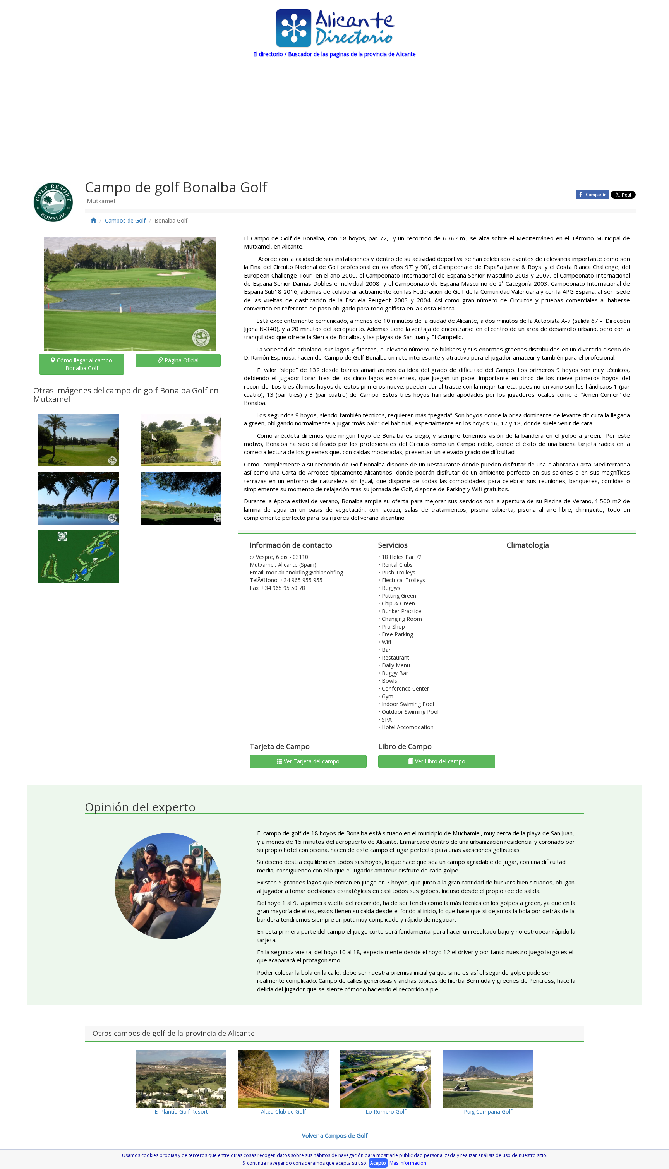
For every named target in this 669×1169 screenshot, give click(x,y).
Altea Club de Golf (283, 1111)
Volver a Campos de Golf (334, 1135)
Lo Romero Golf (385, 1111)
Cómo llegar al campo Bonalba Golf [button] (84, 364)
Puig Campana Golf (488, 1111)
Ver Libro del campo (439, 761)
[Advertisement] (334, 116)
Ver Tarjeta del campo (311, 761)
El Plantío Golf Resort (181, 1111)
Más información (407, 1163)
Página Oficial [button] (181, 360)
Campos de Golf (125, 220)
